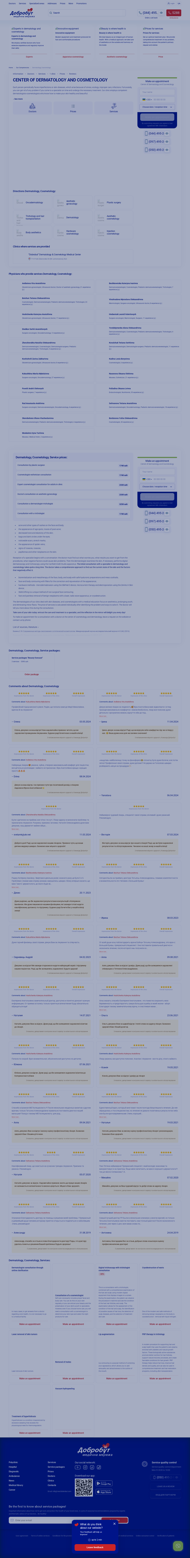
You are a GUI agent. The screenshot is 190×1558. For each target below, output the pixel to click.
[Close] (114, 1523)
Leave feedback (95, 1547)
